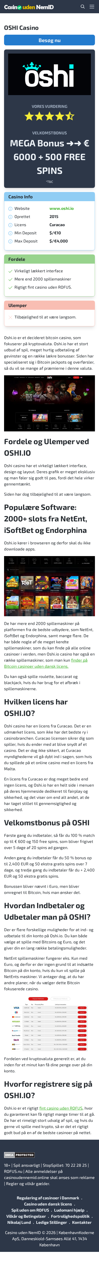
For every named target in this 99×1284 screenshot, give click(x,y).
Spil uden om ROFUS (30, 1210)
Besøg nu (50, 40)
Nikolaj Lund (19, 1222)
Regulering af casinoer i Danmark (48, 1197)
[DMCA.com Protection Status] (49, 1155)
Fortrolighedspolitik (70, 1216)
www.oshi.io (62, 208)
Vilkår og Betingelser (26, 1216)
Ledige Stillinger (51, 1222)
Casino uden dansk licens (48, 1203)
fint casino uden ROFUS (60, 1108)
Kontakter (82, 1222)
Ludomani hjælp (69, 1210)
